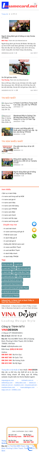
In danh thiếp (6, 272)
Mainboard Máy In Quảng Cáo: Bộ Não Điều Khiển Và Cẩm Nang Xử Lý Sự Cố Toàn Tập (25, 117)
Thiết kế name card (10, 235)
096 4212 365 (7, 363)
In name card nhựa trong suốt (12, 284)
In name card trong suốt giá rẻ (14, 232)
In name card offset (8, 212)
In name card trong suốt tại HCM (13, 196)
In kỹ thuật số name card (10, 292)
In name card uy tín (8, 276)
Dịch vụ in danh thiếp (9, 193)
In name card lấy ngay (9, 218)
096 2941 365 (7, 360)
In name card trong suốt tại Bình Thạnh (15, 288)
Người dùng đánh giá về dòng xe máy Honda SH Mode (25, 173)
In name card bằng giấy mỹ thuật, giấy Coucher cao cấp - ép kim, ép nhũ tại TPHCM (25, 130)
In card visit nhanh (10, 228)
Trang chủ (5, 14)
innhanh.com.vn (27, 380)
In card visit (18, 264)
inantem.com (19, 385)
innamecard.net (31, 385)
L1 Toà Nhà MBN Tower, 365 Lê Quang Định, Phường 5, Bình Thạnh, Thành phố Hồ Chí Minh (19, 448)
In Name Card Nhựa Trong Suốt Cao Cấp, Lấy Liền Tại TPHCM (25, 104)
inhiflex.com (16, 390)
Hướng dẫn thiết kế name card (14, 244)
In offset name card (23, 276)
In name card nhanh (9, 215)
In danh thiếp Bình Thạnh (21, 272)
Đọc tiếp (33, 53)
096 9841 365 (7, 354)
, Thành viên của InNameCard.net (14, 40)
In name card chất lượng (10, 206)
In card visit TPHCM (8, 268)
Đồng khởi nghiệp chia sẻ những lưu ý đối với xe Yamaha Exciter (25, 161)
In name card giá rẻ (8, 199)
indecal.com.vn (7, 385)
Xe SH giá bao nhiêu (9, 77)
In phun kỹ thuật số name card (12, 280)
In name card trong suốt (10, 221)
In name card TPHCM (9, 209)
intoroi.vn (32, 383)
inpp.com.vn (6, 390)
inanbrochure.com (8, 387)
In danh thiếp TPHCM (11, 256)
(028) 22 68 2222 (16, 349)
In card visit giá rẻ (10, 241)
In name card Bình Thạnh (12, 247)
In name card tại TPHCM (10, 296)
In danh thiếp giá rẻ (10, 238)
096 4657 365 (7, 357)
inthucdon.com (20, 383)
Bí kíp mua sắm (7, 264)
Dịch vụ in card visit (23, 268)
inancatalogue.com (27, 387)
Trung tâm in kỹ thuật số (11, 370)
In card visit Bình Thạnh (12, 250)
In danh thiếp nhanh (10, 253)
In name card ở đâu (8, 202)
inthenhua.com (7, 383)
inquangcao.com (8, 380)
